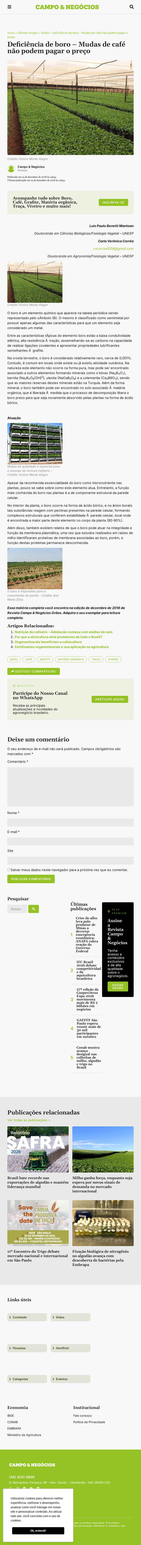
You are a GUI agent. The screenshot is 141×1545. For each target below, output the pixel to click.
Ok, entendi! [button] (38, 1530)
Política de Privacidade (89, 1422)
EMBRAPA (14, 1428)
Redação (22, 170)
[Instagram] (18, 1488)
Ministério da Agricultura (24, 1435)
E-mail (13, 832)
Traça (96, 659)
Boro (14, 659)
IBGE (10, 1415)
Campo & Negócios (31, 167)
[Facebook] (24, 1488)
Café (28, 659)
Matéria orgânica (71, 659)
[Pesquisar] (33, 909)
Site (10, 850)
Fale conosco (82, 1415)
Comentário (17, 761)
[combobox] (17, 909)
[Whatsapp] (11, 1488)
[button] (9, 7)
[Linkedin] (38, 1488)
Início (11, 33)
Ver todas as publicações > (28, 1120)
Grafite (45, 659)
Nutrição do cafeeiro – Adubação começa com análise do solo (64, 632)
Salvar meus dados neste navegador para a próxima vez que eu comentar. (69, 870)
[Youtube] (31, 1488)
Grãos (45, 33)
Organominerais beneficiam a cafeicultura (48, 642)
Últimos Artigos (28, 33)
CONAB (12, 1422)
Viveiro (113, 659)
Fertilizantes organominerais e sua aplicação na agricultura (62, 647)
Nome (13, 813)
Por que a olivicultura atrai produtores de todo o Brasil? (58, 637)
